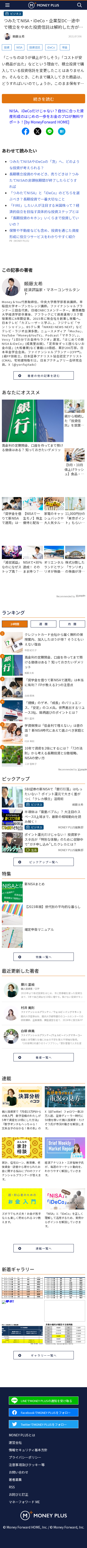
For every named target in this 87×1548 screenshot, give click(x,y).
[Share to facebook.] (25, 131)
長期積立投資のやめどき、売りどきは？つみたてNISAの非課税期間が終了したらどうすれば (44, 180)
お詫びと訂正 (18, 1494)
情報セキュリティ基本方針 (28, 1450)
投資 (7, 47)
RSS (12, 1487)
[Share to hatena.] (61, 131)
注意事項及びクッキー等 (27, 1464)
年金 (65, 47)
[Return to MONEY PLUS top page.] (43, 5)
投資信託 (34, 47)
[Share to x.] (37, 131)
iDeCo (51, 47)
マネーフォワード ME (24, 1502)
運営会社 (15, 1442)
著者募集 (15, 1479)
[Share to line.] (49, 131)
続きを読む (43, 99)
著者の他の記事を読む (44, 376)
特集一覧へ (44, 957)
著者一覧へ (44, 1057)
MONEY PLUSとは (22, 1435)
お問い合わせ (18, 1472)
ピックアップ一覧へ (43, 862)
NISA (19, 47)
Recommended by (65, 596)
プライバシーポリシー (25, 1457)
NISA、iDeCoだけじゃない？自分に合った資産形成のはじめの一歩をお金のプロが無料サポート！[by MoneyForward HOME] (46, 116)
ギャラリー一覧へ (44, 1355)
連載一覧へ (44, 1248)
